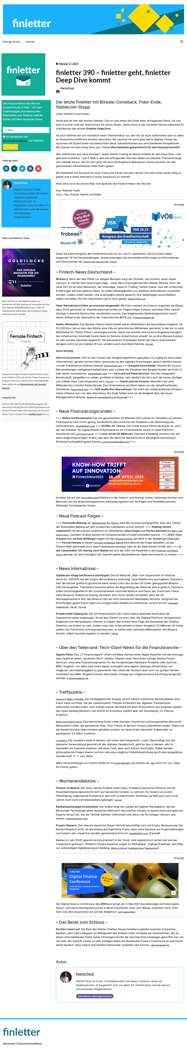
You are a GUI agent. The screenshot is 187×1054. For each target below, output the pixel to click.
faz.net (149, 344)
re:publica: (61, 740)
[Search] (182, 42)
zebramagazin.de (160, 945)
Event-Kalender (122, 763)
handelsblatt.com (97, 373)
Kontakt (30, 41)
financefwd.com (137, 298)
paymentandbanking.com (116, 441)
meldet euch (35, 414)
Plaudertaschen (124, 538)
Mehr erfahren (119, 848)
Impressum (9, 1043)
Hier (153, 763)
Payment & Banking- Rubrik (109, 542)
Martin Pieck (67, 88)
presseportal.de (85, 433)
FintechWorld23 (90, 497)
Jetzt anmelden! (126, 911)
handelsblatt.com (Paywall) (112, 397)
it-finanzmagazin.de (143, 317)
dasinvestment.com (77, 818)
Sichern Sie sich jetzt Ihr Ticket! (100, 261)
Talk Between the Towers (105, 523)
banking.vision (136, 848)
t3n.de (73, 606)
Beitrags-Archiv (11, 41)
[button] (6, 168)
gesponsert (152, 848)
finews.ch (92, 397)
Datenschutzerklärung (15, 140)
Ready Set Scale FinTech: (69, 721)
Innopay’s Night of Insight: (70, 699)
